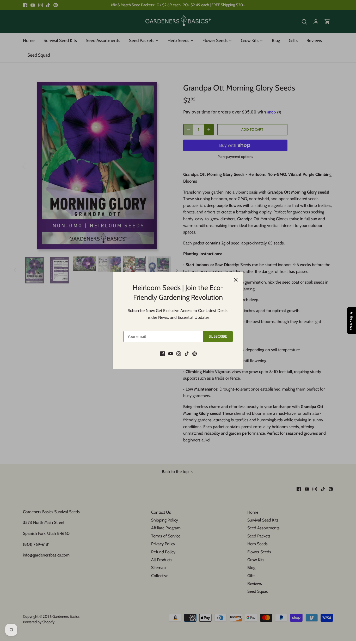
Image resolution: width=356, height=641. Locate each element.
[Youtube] (170, 353)
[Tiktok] (187, 353)
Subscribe (218, 336)
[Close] (236, 279)
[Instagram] (178, 353)
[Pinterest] (194, 353)
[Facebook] (162, 353)
